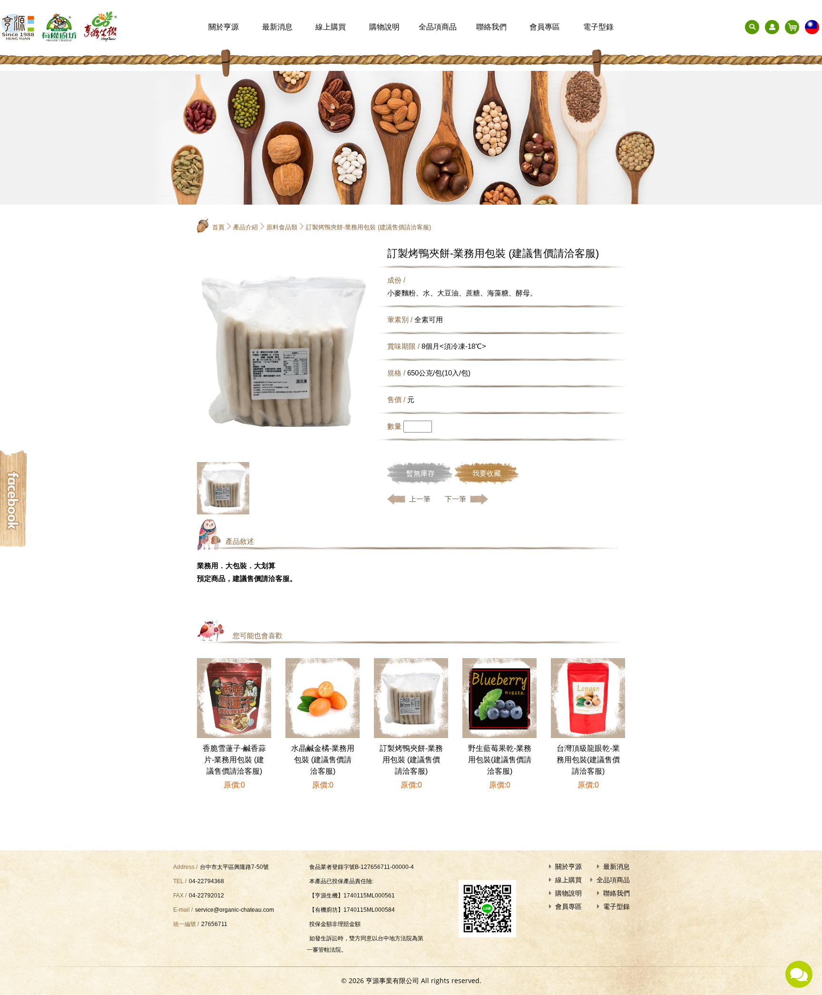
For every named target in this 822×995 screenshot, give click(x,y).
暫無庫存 (420, 473)
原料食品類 (281, 227)
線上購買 (330, 27)
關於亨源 (223, 27)
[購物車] (792, 27)
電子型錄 (598, 27)
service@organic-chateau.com (234, 909)
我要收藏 (486, 473)
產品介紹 (245, 227)
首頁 (218, 227)
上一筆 (420, 499)
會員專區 (544, 27)
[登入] (772, 27)
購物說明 (384, 27)
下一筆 (455, 499)
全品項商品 (438, 27)
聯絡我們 (491, 27)
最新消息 (277, 27)
